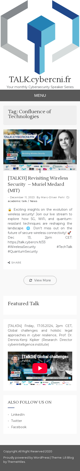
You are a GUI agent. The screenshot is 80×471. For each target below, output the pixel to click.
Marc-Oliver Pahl (53, 197)
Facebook (18, 427)
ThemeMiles (16, 461)
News (33, 201)
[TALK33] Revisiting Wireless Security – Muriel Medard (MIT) (38, 184)
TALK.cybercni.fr (40, 80)
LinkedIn (18, 415)
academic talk (17, 201)
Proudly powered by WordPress (26, 457)
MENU (40, 95)
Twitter (16, 421)
